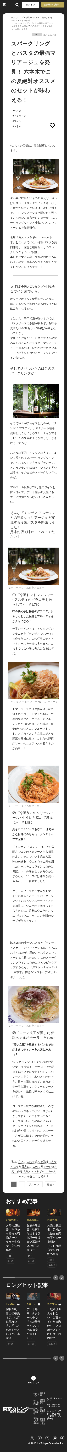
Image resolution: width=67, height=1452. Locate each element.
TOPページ (36, 1395)
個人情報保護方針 (42, 1401)
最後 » (50, 1184)
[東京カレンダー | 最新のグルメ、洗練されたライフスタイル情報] (4, 4)
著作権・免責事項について (42, 1411)
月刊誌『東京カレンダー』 (54, 1399)
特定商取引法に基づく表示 (42, 1421)
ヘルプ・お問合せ (36, 1402)
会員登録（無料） (53, 4)
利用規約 (42, 1394)
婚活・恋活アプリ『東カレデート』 (54, 1405)
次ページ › (34, 1184)
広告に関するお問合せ (36, 1410)
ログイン (30, 4)
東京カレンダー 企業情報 (36, 1420)
